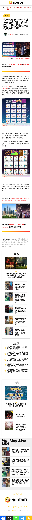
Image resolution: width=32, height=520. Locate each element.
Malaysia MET (19, 58)
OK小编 (11, 34)
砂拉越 (23, 242)
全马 (26, 239)
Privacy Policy (16, 507)
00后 (25, 7)
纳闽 (26, 242)
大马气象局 (15, 241)
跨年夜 (7, 244)
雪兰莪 (11, 244)
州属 (23, 241)
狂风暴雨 (17, 242)
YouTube (19, 64)
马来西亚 (22, 244)
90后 (21, 7)
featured (13, 239)
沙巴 (13, 242)
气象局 (10, 242)
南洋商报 (7, 86)
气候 (6, 242)
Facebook (12, 64)
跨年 (3, 244)
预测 (17, 244)
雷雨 (14, 244)
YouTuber (16, 7)
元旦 (23, 239)
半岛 (3, 241)
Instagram (26, 64)
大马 (7, 7)
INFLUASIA (15, 512)
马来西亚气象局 (6, 246)
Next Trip (27, 58)
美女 (28, 7)
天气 (20, 241)
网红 (11, 7)
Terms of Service (23, 506)
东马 (17, 239)
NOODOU (14, 510)
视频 (8, 9)
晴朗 (26, 241)
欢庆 (3, 242)
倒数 (20, 239)
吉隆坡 (7, 241)
